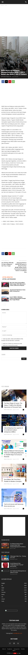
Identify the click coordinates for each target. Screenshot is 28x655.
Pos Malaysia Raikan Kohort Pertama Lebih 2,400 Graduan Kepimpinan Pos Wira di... (18, 545)
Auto (6, 5)
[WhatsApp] (13, 81)
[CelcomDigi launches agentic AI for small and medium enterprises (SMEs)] (14, 423)
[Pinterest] (9, 81)
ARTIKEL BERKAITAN (7, 277)
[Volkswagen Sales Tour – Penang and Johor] (5, 558)
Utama (2, 5)
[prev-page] (2, 304)
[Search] (26, 2)
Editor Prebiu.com (7, 76)
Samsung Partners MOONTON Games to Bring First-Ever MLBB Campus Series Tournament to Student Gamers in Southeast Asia (20, 267)
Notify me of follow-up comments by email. (12, 343)
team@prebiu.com (17, 633)
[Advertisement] (14, 22)
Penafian (23, 649)
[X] (6, 81)
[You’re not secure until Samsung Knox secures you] (14, 498)
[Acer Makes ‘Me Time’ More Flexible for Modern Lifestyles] (14, 473)
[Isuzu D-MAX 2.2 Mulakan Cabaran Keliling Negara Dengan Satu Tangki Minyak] (5, 299)
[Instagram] (14, 643)
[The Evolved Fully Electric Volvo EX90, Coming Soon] (5, 291)
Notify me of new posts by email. (10, 345)
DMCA (14, 650)
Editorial (4, 649)
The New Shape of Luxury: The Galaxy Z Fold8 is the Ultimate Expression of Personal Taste (13, 405)
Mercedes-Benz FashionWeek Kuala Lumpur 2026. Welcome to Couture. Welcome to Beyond (18, 284)
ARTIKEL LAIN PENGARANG (9, 279)
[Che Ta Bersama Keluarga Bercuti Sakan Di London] (5, 572)
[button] (2, 2)
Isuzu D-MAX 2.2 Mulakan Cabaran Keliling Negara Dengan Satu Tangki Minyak (18, 298)
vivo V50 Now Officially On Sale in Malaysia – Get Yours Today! (7, 264)
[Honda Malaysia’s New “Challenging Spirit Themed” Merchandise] (5, 565)
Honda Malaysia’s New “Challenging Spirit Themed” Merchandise (16, 565)
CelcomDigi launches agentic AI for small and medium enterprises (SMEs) (13, 430)
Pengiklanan (9, 649)
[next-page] (5, 304)
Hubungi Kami (17, 649)
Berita (5, 68)
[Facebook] (2, 81)
